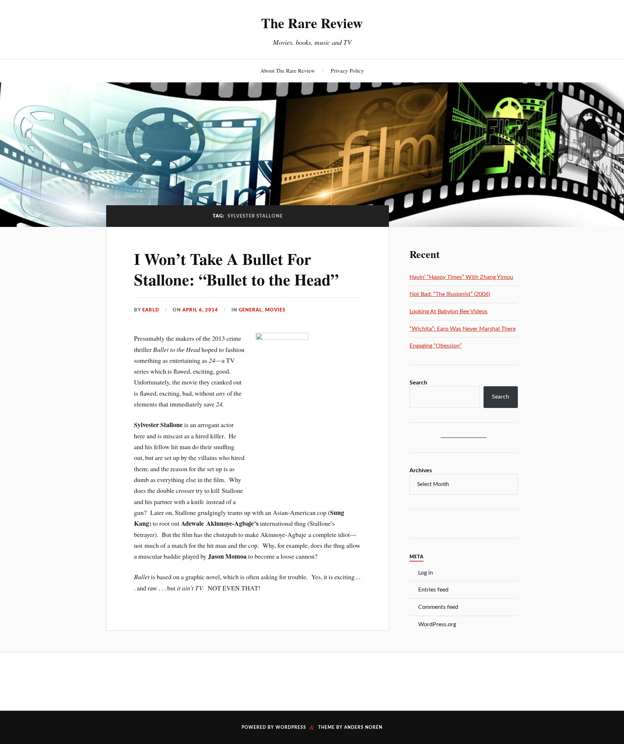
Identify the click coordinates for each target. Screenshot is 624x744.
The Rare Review (312, 23)
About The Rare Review (287, 70)
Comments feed (438, 607)
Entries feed (433, 590)
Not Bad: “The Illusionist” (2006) (450, 294)
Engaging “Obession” (436, 346)
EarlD (150, 310)
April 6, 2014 (200, 310)
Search (418, 383)
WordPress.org (437, 624)
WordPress (291, 727)
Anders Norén (363, 727)
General (250, 310)
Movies (275, 310)
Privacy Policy (347, 70)
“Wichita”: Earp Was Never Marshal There (463, 329)
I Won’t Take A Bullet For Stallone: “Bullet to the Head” (236, 269)
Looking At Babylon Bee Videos (449, 311)
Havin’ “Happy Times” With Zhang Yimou (461, 277)
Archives (421, 470)
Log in (425, 573)
